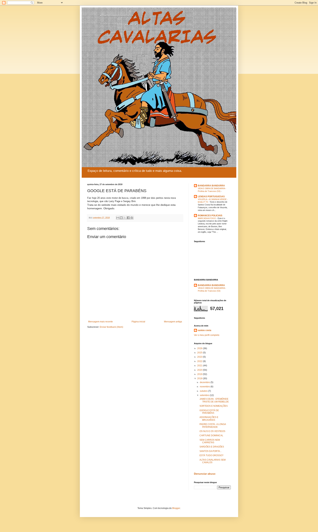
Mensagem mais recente (100, 321)
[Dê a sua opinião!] (121, 218)
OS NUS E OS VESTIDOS (212, 431)
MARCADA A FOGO (207, 218)
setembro (205, 395)
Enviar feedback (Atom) (111, 327)
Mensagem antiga (173, 321)
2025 (200, 352)
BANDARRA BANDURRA (211, 185)
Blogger (176, 508)
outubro (204, 391)
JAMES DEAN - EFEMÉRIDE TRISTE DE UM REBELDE (214, 400)
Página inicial (138, 321)
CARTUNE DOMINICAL (211, 435)
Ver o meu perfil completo (206, 335)
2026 (200, 348)
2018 (200, 378)
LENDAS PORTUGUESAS (211, 196)
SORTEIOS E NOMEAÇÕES (213, 406)
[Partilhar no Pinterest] (132, 218)
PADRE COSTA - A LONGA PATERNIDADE (212, 425)
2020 (200, 370)
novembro (205, 386)
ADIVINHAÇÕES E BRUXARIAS (208, 418)
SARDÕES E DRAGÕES (211, 446)
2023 (200, 357)
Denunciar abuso (204, 473)
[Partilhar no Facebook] (128, 218)
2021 (200, 365)
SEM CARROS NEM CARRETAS (209, 441)
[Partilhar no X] (125, 218)
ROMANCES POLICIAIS (210, 215)
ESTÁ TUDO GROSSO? (211, 455)
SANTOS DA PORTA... (210, 451)
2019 (200, 374)
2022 (200, 361)
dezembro (205, 382)
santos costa (204, 330)
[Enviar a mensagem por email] (118, 218)
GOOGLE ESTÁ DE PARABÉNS (209, 411)
